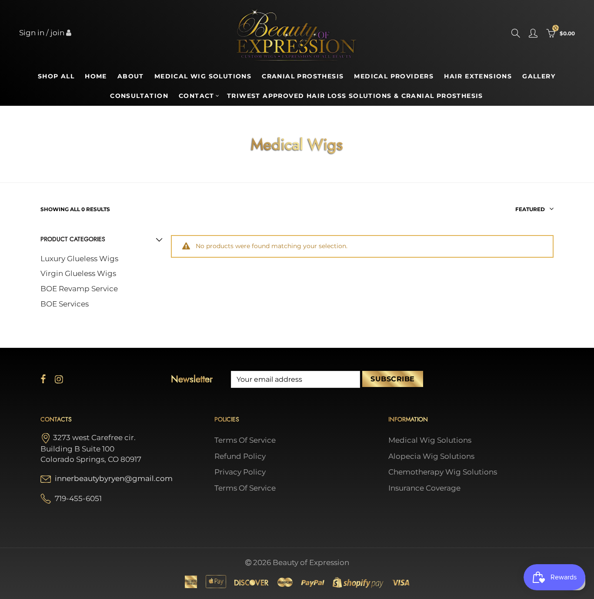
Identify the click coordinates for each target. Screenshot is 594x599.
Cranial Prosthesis (303, 76)
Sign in (31, 32)
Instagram (59, 379)
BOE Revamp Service (79, 288)
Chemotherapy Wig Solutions (442, 472)
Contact (196, 96)
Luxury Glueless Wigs (79, 258)
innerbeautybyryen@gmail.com (114, 478)
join (57, 32)
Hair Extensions (478, 76)
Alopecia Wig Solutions (431, 456)
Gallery (538, 76)
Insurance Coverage (424, 488)
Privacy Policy (240, 472)
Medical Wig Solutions (202, 76)
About (130, 76)
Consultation (139, 96)
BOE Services (64, 304)
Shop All (56, 76)
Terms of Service (245, 440)
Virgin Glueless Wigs (78, 273)
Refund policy (240, 456)
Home (96, 76)
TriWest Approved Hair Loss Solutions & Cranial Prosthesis (355, 96)
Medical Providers (394, 76)
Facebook (43, 379)
